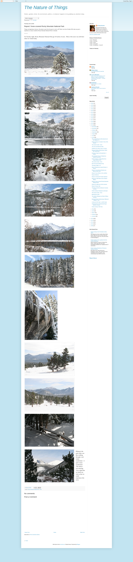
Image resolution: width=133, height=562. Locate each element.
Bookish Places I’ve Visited (96, 83)
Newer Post (27, 532)
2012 (92, 220)
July (93, 135)
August (93, 133)
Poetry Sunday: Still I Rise (97, 206)
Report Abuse (93, 258)
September (94, 132)
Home (55, 532)
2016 (92, 121)
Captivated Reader (95, 87)
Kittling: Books (94, 70)
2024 (92, 107)
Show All (107, 92)
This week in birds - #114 (97, 144)
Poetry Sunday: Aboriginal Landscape (100, 190)
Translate (34, 20)
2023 (92, 108)
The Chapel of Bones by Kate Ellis (97, 71)
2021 (92, 112)
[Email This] (34, 487)
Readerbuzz (93, 82)
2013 (92, 218)
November (94, 128)
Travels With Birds (95, 74)
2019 (92, 116)
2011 (92, 222)
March (93, 212)
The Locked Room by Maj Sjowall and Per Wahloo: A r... (100, 139)
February (94, 214)
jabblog (92, 66)
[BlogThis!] (36, 487)
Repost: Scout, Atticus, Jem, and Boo (99, 173)
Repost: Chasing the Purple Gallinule (99, 176)
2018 (92, 117)
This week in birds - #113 (97, 161)
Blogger (78, 544)
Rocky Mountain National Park (33, 489)
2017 (92, 119)
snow (41, 489)
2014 (92, 125)
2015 (92, 123)
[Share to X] (37, 487)
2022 (92, 110)
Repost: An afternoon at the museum (99, 184)
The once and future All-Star (97, 146)
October (94, 130)
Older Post (82, 532)
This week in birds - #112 (97, 192)
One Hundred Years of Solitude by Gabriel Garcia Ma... (99, 157)
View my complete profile (95, 34)
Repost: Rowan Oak (96, 186)
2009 (92, 225)
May (93, 209)
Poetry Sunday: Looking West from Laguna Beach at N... (99, 159)
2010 (92, 224)
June (93, 137)
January (94, 216)
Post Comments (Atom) (35, 534)
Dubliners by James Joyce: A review (99, 148)
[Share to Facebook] (39, 487)
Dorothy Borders (101, 25)
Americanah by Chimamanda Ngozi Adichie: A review (99, 204)
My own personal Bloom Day (98, 163)
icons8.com (62, 544)
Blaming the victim (95, 194)
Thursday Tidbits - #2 (96, 165)
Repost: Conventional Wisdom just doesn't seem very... (99, 171)
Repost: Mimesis (95, 174)
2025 (92, 105)
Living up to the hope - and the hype (99, 202)
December (94, 126)
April (93, 210)
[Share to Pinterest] (40, 487)
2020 (92, 114)
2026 (92, 103)
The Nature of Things (46, 7)
